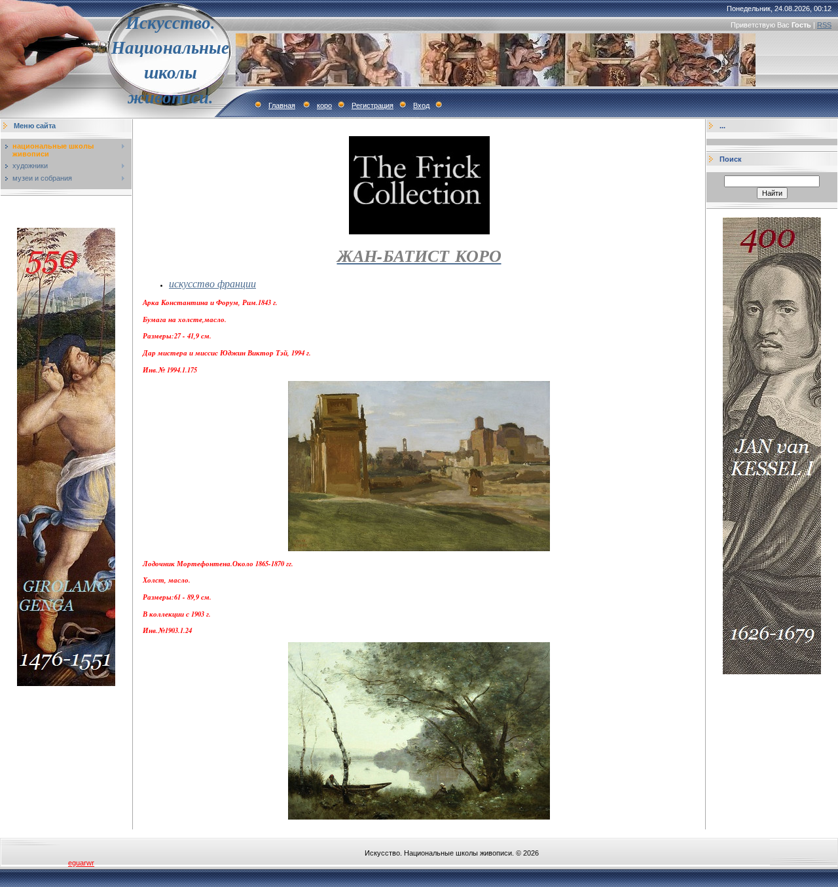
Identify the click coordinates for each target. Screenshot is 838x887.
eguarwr (81, 863)
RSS (824, 25)
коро (324, 105)
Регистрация (372, 105)
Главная (281, 105)
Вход (421, 105)
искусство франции (212, 283)
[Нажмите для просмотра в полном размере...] (419, 548)
